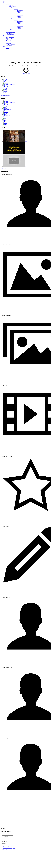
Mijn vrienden (9, 45)
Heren (12, 7)
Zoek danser (11, 29)
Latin (15, 13)
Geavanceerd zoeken (10, 32)
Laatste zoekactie (9, 33)
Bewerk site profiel (10, 40)
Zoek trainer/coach (13, 31)
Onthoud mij (4, 841)
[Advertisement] (26, 818)
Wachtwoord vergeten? (8, 846)
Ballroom (16, 9)
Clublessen (19, 12)
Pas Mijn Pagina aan (10, 44)
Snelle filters (11, 5)
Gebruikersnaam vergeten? (9, 848)
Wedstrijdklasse (20, 10)
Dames (12, 18)
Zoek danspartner (12, 6)
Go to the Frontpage (26, 73)
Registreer (5, 849)
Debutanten (19, 11)
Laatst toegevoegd (10, 34)
